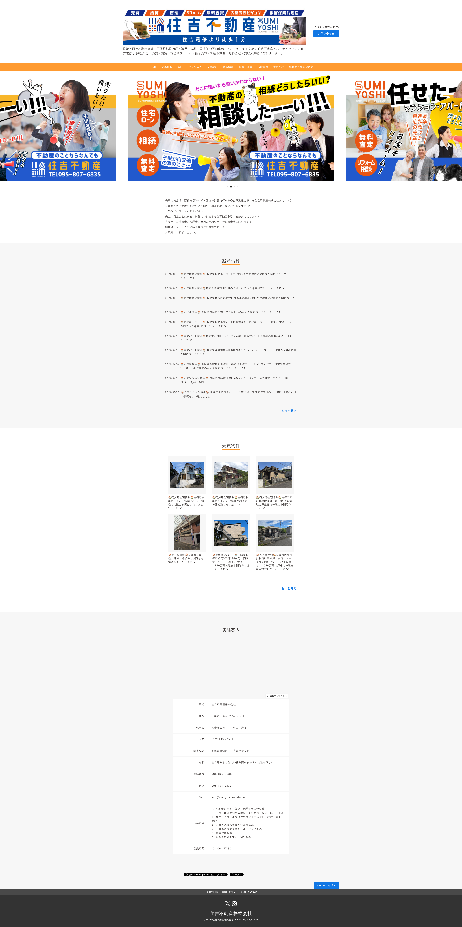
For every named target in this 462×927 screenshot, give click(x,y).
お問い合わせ (326, 33)
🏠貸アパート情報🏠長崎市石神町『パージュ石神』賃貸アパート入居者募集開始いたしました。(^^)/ (236, 337)
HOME (153, 67)
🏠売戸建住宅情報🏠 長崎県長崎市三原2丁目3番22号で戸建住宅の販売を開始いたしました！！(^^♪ (234, 275)
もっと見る (289, 410)
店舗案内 (262, 67)
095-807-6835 (328, 27)
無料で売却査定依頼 (301, 67)
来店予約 (278, 67)
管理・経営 (245, 67)
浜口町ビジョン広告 (190, 67)
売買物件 (212, 67)
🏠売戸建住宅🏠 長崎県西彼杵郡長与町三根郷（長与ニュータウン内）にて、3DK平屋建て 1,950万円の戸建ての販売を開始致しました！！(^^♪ (237, 366)
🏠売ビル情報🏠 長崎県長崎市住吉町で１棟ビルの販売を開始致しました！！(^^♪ (230, 312)
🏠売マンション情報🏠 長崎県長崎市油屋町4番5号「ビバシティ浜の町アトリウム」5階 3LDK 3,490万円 (235, 379)
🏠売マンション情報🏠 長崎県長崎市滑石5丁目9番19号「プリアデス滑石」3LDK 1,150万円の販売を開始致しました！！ (238, 394)
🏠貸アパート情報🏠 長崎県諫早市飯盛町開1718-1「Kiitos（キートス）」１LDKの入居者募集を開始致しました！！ (238, 352)
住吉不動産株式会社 (231, 913)
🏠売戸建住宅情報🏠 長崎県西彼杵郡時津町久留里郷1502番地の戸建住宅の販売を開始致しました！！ (237, 299)
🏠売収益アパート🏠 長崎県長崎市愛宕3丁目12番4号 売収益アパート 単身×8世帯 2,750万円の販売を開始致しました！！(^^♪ (237, 323)
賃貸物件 (228, 67)
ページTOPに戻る (326, 885)
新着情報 (167, 67)
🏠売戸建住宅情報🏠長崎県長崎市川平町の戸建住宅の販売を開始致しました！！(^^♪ (232, 288)
